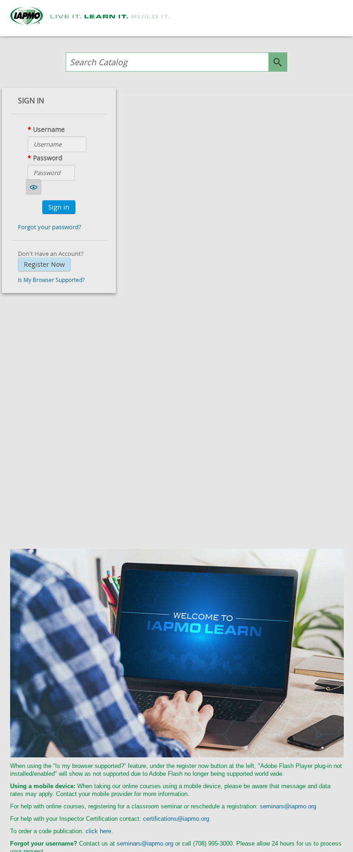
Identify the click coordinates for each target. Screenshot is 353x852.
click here (98, 831)
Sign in (58, 207)
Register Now (44, 264)
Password (48, 157)
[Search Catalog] (277, 62)
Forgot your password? (49, 227)
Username (49, 129)
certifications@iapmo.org (176, 818)
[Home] (96, 16)
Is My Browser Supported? (51, 279)
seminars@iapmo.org (288, 806)
